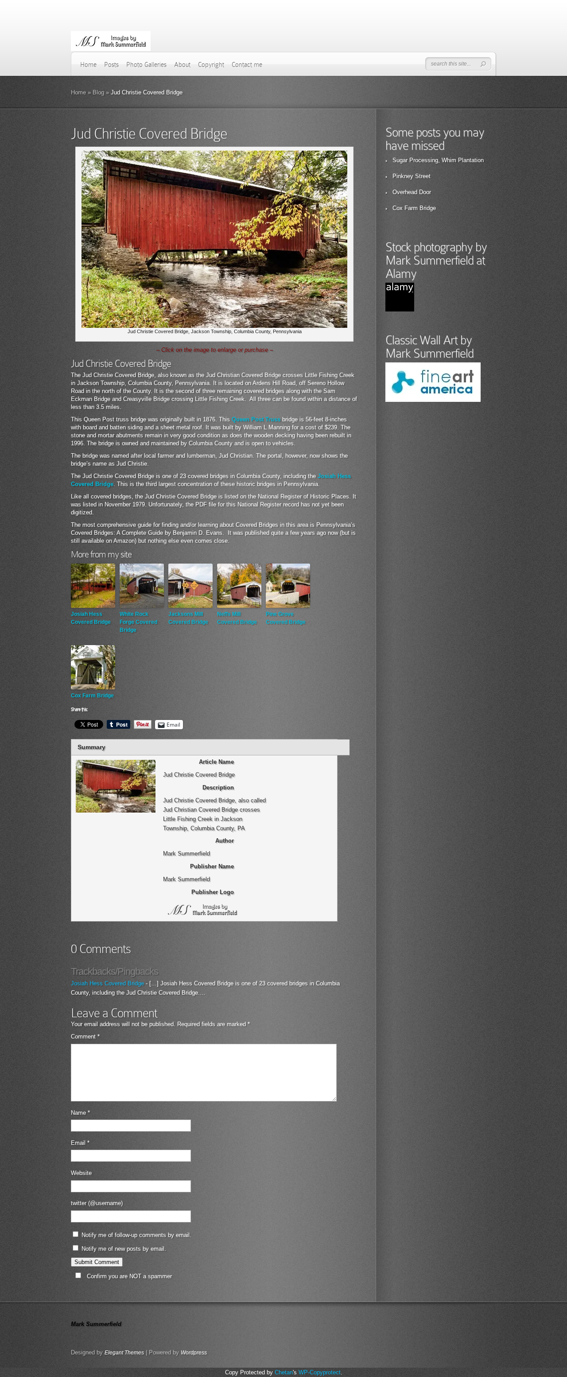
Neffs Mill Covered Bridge (237, 618)
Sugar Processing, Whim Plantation (438, 160)
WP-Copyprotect (320, 1372)
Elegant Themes (124, 1353)
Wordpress (194, 1353)
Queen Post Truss (256, 419)
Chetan (284, 1372)
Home (88, 64)
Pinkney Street (411, 176)
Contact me (247, 64)
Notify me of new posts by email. (124, 1248)
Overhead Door (411, 192)
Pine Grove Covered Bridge (286, 618)
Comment (85, 1036)
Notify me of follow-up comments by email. (136, 1235)
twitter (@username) (97, 1203)
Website (81, 1173)
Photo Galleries (146, 64)
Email (80, 1143)
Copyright (211, 64)
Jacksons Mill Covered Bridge (188, 618)
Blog (98, 92)
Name (80, 1112)
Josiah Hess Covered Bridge (91, 618)
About (182, 64)
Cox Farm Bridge (92, 695)
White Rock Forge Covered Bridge (138, 622)
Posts (111, 64)
